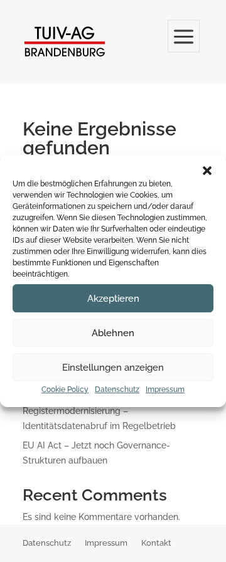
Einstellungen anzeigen (113, 367)
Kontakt (156, 543)
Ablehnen (113, 333)
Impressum (165, 389)
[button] (207, 170)
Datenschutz (117, 389)
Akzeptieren (113, 298)
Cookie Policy (65, 389)
